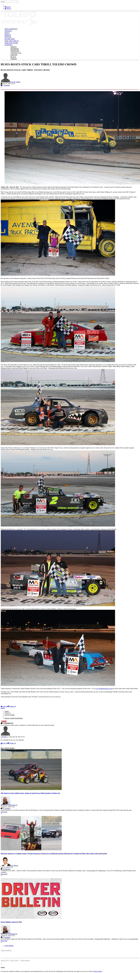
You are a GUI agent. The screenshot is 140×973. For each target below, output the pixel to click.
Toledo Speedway (6, 950)
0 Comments (6, 808)
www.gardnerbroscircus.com (104, 688)
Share (4, 721)
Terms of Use (5, 960)
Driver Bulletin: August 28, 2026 (11, 922)
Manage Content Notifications (14, 718)
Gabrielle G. (4, 737)
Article (7, 711)
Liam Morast (14, 865)
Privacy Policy (14, 960)
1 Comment (6, 85)
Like (5, 706)
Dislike (12, 706)
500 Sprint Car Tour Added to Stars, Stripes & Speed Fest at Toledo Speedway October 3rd (30, 793)
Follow (3, 708)
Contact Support (25, 960)
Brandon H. (13, 805)
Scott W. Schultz (15, 82)
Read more (4, 812)
